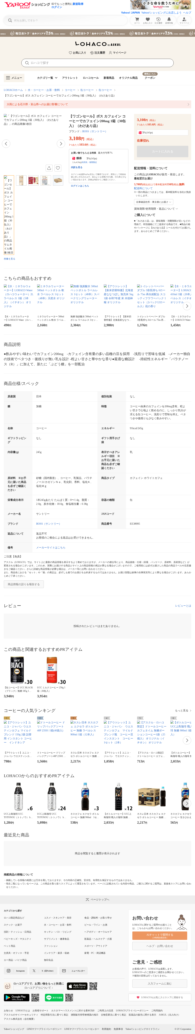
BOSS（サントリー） (95, 131)
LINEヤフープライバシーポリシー (44, 1029)
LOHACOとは (23, 1010)
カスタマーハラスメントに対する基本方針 (73, 1010)
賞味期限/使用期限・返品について (154, 208)
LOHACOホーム (13, 90)
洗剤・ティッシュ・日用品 (17, 932)
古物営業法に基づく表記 (113, 1014)
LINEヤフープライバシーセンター (81, 1029)
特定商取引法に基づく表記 (54, 1014)
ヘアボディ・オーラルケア (98, 932)
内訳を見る (76, 167)
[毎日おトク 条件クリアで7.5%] (97, 33)
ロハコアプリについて (37, 987)
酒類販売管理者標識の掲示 (84, 1014)
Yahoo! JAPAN (130, 12)
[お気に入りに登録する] (57, 168)
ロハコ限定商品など (14, 918)
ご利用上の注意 (105, 1010)
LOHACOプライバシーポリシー (132, 1010)
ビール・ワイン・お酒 (95, 925)
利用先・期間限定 (89, 162)
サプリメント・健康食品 (56, 939)
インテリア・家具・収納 (56, 953)
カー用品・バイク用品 (15, 960)
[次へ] (61, 143)
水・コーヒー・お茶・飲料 (44, 90)
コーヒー (70, 90)
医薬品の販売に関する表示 (142, 1014)
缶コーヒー (87, 90)
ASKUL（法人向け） (169, 1014)
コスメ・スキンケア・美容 (57, 918)
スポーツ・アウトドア (95, 946)
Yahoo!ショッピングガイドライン (142, 1029)
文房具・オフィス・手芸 (16, 953)
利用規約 (106, 1029)
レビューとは (183, 605)
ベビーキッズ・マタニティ (17, 939)
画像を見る (9, 258)
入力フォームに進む (160, 983)
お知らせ (8, 1010)
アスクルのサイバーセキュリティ (21, 1014)
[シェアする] (49, 168)
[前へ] (6, 143)
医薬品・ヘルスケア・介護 (98, 939)
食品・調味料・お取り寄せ (98, 918)
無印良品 (48, 960)
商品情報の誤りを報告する (24, 584)
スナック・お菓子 (13, 925)
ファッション (51, 946)
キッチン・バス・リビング (57, 932)
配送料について (143, 188)
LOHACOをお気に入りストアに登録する (162, 997)
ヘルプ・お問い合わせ (159, 946)
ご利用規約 (157, 1010)
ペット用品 (9, 946)
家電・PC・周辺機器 (94, 953)
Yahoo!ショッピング (14, 1029)
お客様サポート (41, 1010)
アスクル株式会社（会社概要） (20, 1019)
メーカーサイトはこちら (51, 547)
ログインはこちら (80, 185)
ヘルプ (187, 12)
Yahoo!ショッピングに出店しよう (161, 12)
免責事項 (118, 1029)
